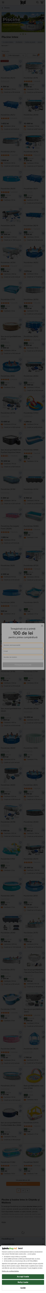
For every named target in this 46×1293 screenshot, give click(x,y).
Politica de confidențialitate (10, 1271)
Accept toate (22, 1276)
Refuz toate (22, 1282)
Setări (22, 1288)
